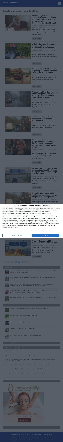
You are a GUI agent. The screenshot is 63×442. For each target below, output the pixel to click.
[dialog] (31, 221)
